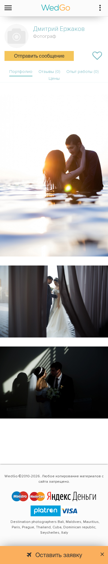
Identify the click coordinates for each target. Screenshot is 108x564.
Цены (54, 78)
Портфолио (20, 71)
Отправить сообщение (39, 56)
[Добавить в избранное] (97, 56)
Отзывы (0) (49, 71)
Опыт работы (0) (82, 71)
